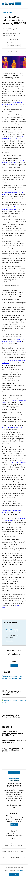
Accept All (14, 874)
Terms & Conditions (14, 854)
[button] (3, 4)
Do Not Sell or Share (18, 851)
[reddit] (17, 51)
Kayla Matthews (14, 39)
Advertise (9, 851)
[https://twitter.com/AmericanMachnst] (15, 838)
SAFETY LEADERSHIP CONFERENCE (14, 845)
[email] (19, 51)
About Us (4, 851)
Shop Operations (7, 12)
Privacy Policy (5, 854)
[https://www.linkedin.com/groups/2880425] (12, 838)
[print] (25, 51)
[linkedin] (11, 51)
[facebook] (8, 51)
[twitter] (14, 51)
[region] (14, 871)
